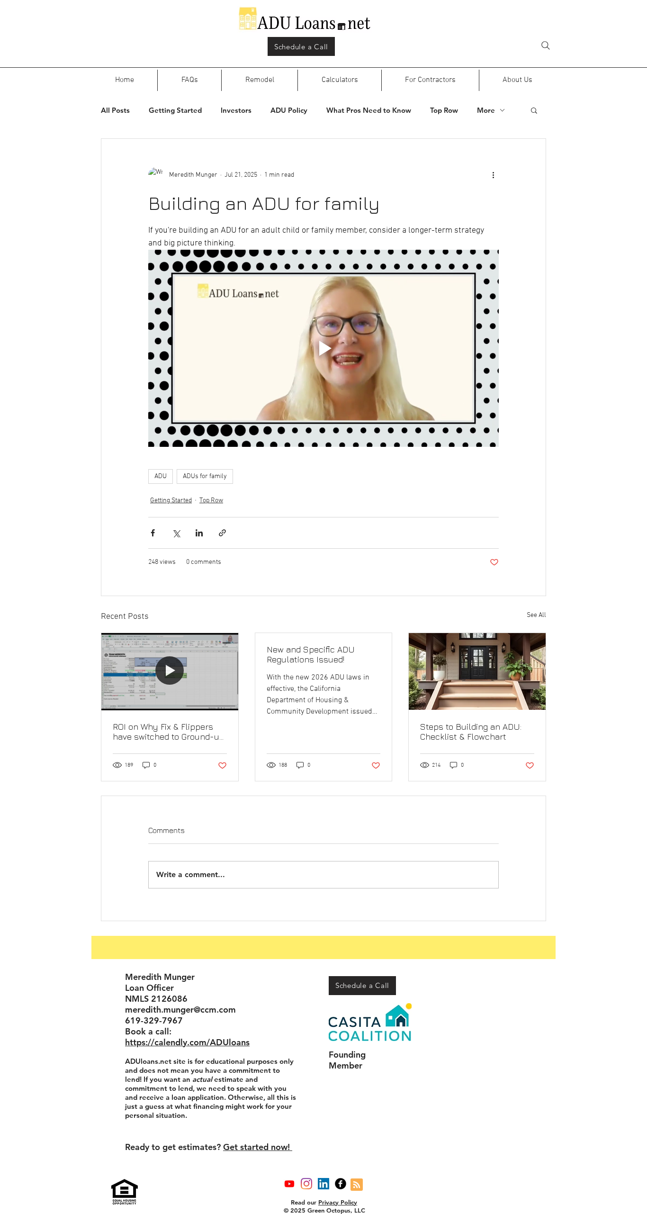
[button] (534, 110)
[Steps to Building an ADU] (477, 671)
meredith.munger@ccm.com (180, 1009)
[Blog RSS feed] (356, 1185)
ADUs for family (205, 476)
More (486, 110)
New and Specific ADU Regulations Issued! (311, 654)
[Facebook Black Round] (340, 1183)
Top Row (444, 110)
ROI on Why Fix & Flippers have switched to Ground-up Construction (169, 732)
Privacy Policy (337, 1202)
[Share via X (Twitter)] (175, 532)
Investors (236, 110)
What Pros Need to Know (368, 110)
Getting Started (175, 110)
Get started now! (257, 1147)
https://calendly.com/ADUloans (187, 1042)
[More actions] (493, 175)
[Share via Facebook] (152, 532)
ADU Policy (288, 110)
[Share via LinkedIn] (199, 532)
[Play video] (323, 348)
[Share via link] (222, 532)
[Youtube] (289, 1183)
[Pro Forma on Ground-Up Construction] (169, 671)
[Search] (546, 45)
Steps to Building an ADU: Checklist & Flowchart (470, 732)
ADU (160, 476)
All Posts (115, 110)
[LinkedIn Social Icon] (323, 1183)
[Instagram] (306, 1183)
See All (536, 615)
